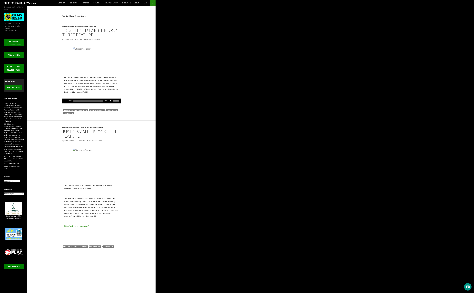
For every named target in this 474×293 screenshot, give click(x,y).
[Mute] (110, 101)
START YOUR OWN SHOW (13, 68)
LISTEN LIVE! (13, 87)
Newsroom (86, 3)
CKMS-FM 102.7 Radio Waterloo (20, 3)
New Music (79, 26)
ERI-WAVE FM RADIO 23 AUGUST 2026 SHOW (13, 151)
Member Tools (126, 3)
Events (65, 127)
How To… (96, 3)
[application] (91, 101)
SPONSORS (14, 266)
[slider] (116, 101)
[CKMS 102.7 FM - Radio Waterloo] (14, 17)
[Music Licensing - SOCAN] (14, 252)
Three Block (68, 113)
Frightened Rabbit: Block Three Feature (89, 32)
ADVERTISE (14, 54)
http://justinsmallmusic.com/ (76, 226)
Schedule (73, 3)
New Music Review (111, 3)
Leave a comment (93, 39)
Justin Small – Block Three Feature (91, 134)
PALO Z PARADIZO (10, 149)
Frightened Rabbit (97, 110)
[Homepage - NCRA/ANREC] (13, 234)
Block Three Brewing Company (75, 110)
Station (93, 26)
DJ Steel (80, 39)
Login (146, 3)
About (136, 3)
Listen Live (61, 3)
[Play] (65, 101)
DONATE (13, 42)
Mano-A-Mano (68, 26)
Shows (86, 26)
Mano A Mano (112, 110)
